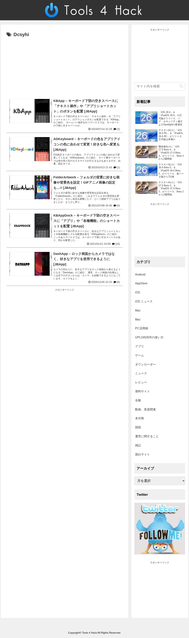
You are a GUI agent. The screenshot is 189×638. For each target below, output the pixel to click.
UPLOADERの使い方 (149, 337)
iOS (137, 292)
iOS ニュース (144, 301)
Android (140, 274)
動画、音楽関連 (145, 409)
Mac (138, 310)
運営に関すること (147, 436)
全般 (138, 400)
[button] (181, 86)
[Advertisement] (64, 66)
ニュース (141, 373)
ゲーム (139, 355)
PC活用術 (141, 328)
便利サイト (142, 391)
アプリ (139, 346)
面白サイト (142, 454)
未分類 (139, 418)
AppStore (141, 283)
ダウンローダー (145, 364)
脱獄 (138, 427)
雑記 (138, 445)
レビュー (141, 382)
